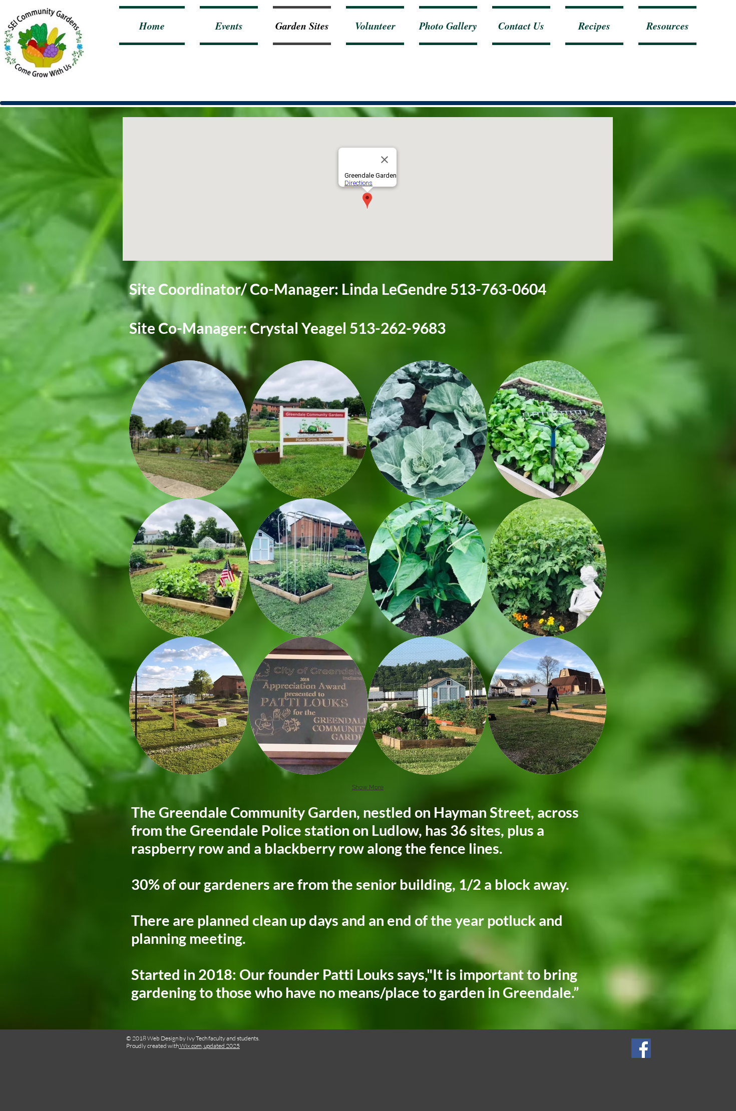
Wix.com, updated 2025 (209, 1045)
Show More (368, 787)
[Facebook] (641, 1048)
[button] (188, 429)
